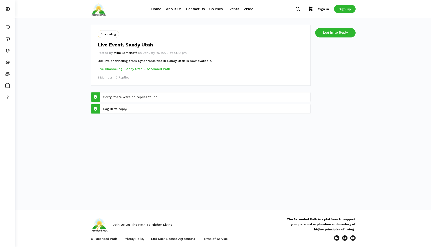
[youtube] (353, 238)
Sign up (345, 9)
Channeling (108, 34)
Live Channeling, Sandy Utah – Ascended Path (134, 69)
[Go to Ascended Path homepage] (99, 8)
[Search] (297, 9)
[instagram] (344, 238)
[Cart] (311, 9)
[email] (336, 238)
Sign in (323, 9)
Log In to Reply (335, 33)
